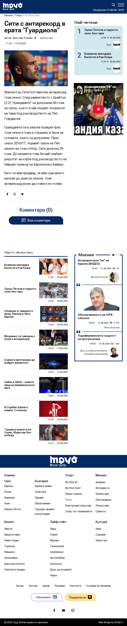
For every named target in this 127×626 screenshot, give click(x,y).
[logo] (12, 6)
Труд (108, 44)
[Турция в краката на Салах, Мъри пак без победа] (53, 432)
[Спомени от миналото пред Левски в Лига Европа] (53, 314)
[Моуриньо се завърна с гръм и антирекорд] (53, 338)
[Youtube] (63, 610)
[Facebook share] (7, 194)
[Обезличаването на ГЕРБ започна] (98, 299)
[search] (113, 4)
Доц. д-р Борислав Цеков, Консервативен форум (94, 352)
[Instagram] (73, 610)
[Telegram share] (22, 194)
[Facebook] (54, 610)
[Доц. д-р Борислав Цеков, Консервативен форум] (114, 352)
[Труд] (63, 461)
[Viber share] (15, 194)
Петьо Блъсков (111, 327)
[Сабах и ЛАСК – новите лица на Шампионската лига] (53, 385)
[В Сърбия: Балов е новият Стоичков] (53, 409)
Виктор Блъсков (99, 277)
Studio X (118, 622)
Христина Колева (22, 37)
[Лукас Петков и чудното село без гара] (53, 290)
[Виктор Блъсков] (114, 277)
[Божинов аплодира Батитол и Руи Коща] (53, 267)
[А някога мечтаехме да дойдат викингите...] (53, 361)
